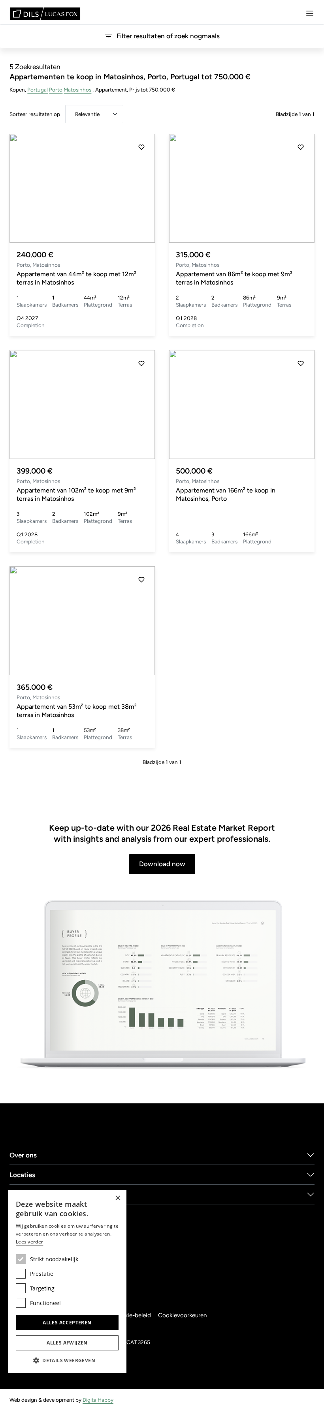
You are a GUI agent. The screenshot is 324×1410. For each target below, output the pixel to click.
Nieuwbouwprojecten (42, 1194)
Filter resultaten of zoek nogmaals (168, 36)
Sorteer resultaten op (34, 114)
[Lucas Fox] (45, 13)
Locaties (22, 1175)
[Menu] (310, 13)
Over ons (23, 1155)
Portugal (37, 89)
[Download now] (162, 985)
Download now (162, 864)
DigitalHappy (98, 1400)
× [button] (118, 1198)
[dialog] (67, 1281)
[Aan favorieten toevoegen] (141, 147)
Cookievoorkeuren (182, 1315)
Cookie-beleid (132, 1315)
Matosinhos (77, 89)
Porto (55, 89)
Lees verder (29, 1241)
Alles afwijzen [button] (67, 1342)
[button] (141, 188)
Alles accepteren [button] (67, 1322)
